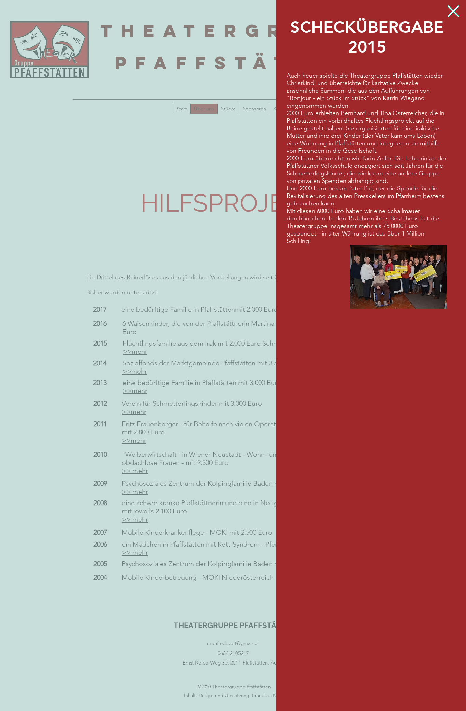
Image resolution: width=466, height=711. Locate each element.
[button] (453, 11)
